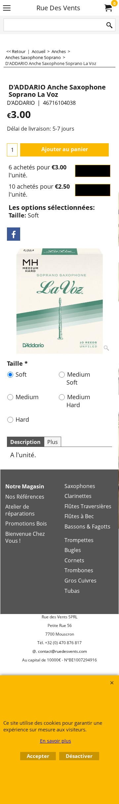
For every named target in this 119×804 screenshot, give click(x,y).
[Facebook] (13, 234)
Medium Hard (78, 401)
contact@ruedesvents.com (62, 651)
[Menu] (7, 8)
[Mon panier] (108, 8)
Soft (21, 374)
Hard (22, 419)
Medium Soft (78, 378)
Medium (27, 397)
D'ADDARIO (21, 102)
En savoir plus (55, 741)
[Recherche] (109, 25)
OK (93, 170)
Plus (52, 442)
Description (25, 442)
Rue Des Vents (58, 7)
